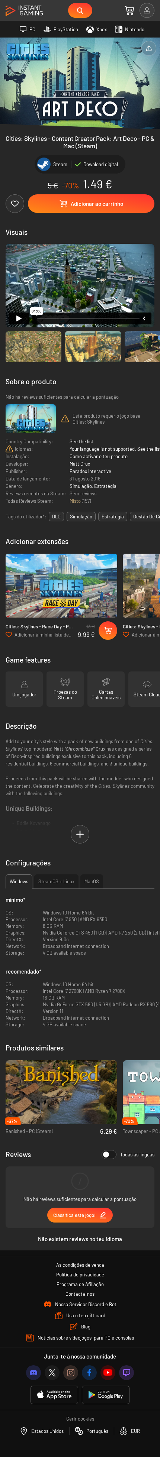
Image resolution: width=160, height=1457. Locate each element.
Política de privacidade (80, 1275)
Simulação (81, 486)
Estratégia (105, 486)
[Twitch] (126, 1372)
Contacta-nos (80, 1294)
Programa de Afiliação (80, 1284)
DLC (56, 516)
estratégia (113, 516)
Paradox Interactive (90, 471)
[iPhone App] (54, 1395)
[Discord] (33, 1372)
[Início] (24, 11)
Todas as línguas (137, 1154)
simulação (81, 516)
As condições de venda (80, 1265)
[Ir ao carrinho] (129, 10)
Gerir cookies (80, 1419)
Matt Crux (80, 464)
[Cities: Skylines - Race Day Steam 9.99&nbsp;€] (61, 586)
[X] (52, 1372)
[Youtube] (107, 1372)
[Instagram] (70, 1372)
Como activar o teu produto (99, 456)
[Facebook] (89, 1372)
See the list (81, 441)
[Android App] (105, 1395)
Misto (76, 501)
